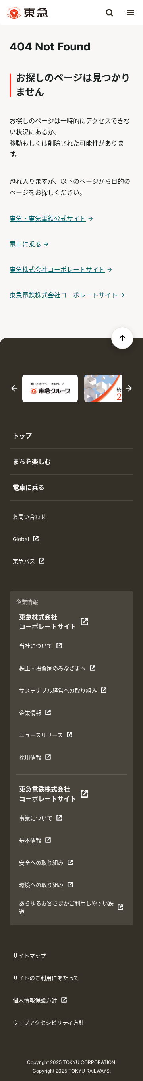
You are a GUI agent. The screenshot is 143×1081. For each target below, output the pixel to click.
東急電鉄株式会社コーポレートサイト (64, 295)
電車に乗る (25, 244)
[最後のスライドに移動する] (14, 388)
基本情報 (44, 842)
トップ (22, 436)
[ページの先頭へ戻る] (122, 338)
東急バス (37, 563)
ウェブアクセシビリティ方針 (48, 1022)
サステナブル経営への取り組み (58, 692)
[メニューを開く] (130, 12)
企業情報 (44, 714)
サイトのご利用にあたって (46, 977)
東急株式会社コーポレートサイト (57, 270)
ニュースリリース (44, 737)
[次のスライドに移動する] (128, 388)
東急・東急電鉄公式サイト (48, 219)
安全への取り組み (44, 864)
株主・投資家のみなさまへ (52, 670)
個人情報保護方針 (37, 1002)
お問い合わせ (29, 516)
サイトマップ (29, 955)
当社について (44, 647)
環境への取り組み (44, 886)
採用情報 (44, 759)
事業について (44, 820)
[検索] (109, 12)
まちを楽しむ (32, 462)
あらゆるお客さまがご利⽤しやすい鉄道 (66, 907)
